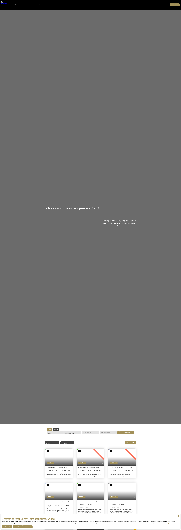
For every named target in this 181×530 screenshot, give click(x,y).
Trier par (63, 442)
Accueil (14, 5)
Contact (41, 5)
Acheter (19, 5)
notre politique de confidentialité (171, 523)
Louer (23, 5)
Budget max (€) (87, 432)
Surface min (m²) (105, 432)
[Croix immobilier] (5, 5)
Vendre (27, 5)
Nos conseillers (34, 5)
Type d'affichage (49, 442)
